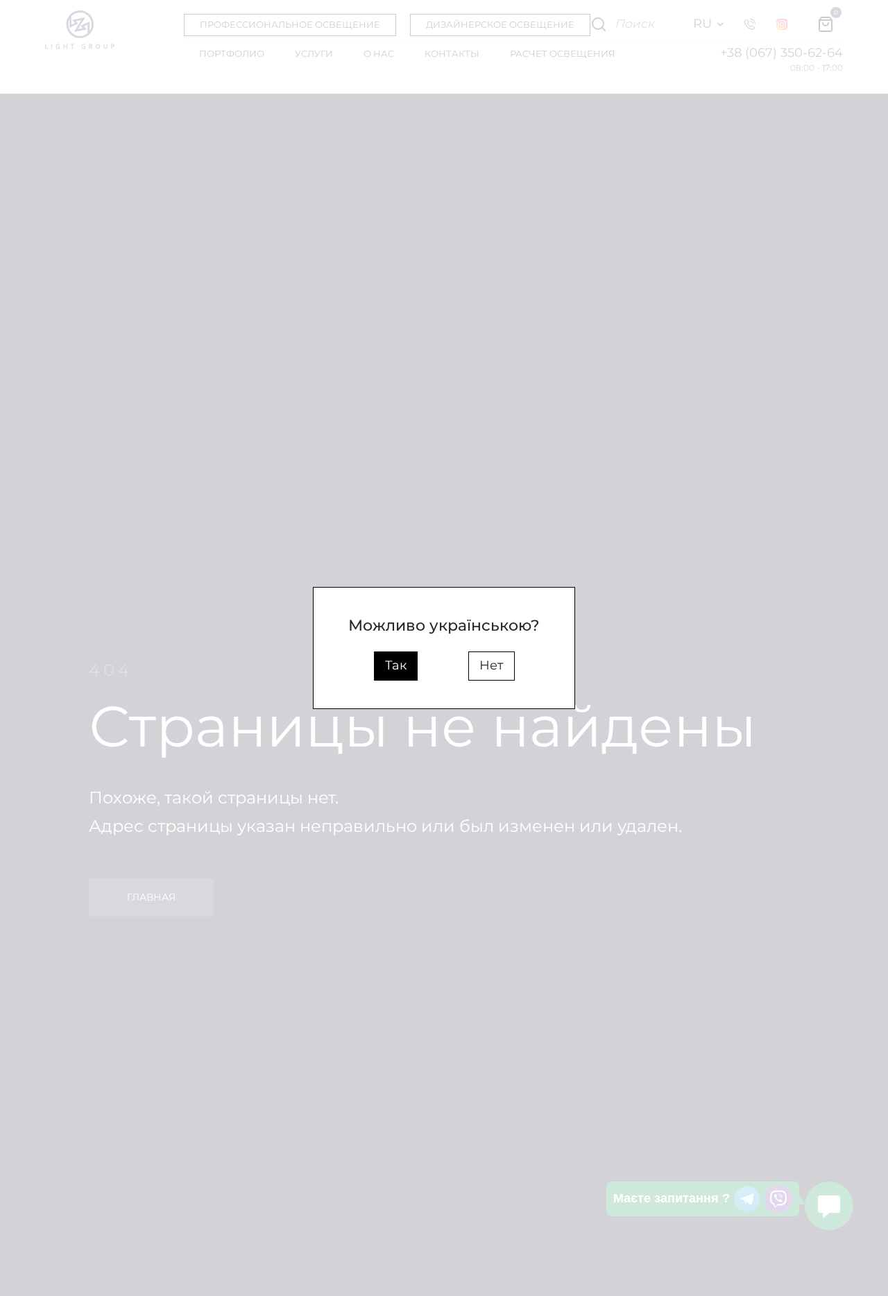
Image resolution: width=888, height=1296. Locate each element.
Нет (491, 665)
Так (396, 665)
